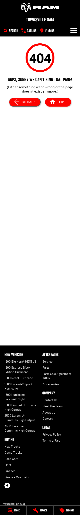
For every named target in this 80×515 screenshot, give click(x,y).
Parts (46, 367)
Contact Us (50, 400)
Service (47, 361)
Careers (47, 418)
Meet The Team (52, 406)
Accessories (50, 384)
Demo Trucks (13, 452)
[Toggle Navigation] (73, 30)
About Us (48, 412)
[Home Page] (40, 8)
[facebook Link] (7, 485)
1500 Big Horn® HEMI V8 (20, 361)
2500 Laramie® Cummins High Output (19, 418)
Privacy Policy (51, 434)
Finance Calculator (17, 477)
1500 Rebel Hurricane (18, 378)
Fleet (7, 465)
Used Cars (11, 458)
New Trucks (12, 446)
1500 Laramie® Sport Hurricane (18, 386)
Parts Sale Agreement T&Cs (56, 376)
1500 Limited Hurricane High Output (20, 407)
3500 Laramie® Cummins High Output (19, 428)
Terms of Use (51, 440)
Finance (9, 471)
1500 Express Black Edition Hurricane (17, 370)
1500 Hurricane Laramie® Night (14, 397)
